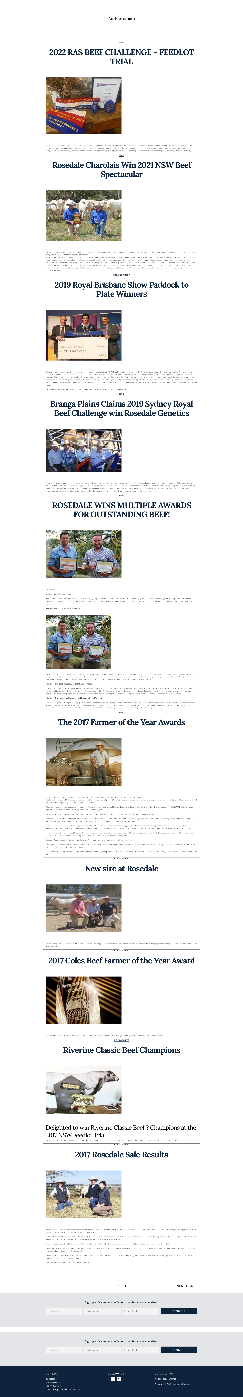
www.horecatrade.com (63, 594)
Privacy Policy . (161, 1379)
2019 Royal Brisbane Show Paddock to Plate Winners (121, 289)
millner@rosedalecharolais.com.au (66, 1389)
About (92, 2)
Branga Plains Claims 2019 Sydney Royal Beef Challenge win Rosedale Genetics (121, 408)
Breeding (134, 2)
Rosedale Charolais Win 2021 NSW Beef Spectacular (121, 169)
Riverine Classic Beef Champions (121, 1050)
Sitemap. (173, 1379)
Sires (119, 2)
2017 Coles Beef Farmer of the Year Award (121, 960)
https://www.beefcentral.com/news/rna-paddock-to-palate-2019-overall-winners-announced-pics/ (87, 389)
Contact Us (166, 2)
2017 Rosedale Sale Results (121, 1154)
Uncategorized (121, 275)
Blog (121, 42)
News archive (121, 859)
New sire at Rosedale (121, 868)
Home (78, 2)
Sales (106, 2)
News (149, 2)
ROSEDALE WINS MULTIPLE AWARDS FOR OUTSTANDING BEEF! (121, 510)
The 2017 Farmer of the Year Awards (121, 722)
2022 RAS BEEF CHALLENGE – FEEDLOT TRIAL (121, 57)
